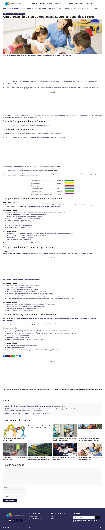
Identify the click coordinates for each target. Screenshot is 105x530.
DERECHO (42, 3)
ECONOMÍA (49, 3)
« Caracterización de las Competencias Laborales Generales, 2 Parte (26, 390)
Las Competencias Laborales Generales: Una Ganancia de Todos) (42, 206)
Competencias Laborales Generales (48, 8)
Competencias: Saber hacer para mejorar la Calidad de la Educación (22, 243)
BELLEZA (70, 3)
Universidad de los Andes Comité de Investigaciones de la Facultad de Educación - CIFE (39, 55)
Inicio (4, 8)
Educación (10, 8)
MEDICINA (34, 3)
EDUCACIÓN (58, 3)
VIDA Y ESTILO (90, 3)
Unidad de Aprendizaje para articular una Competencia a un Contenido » (78, 390)
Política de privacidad (97, 527)
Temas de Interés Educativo (29, 8)
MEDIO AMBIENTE (79, 3)
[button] (97, 3)
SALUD (64, 3)
